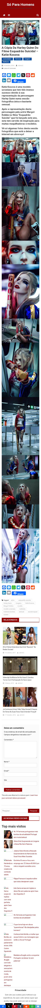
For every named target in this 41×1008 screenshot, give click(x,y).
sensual (21, 612)
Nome (6, 762)
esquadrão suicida (24, 600)
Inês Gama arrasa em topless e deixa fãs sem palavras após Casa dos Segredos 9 (26, 891)
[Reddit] (26, 1006)
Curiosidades (7, 59)
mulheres (22, 609)
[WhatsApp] (32, 1006)
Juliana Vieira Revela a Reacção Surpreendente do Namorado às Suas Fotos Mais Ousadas (25, 853)
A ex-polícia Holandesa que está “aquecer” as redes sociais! (19, 648)
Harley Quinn (8, 603)
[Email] (38, 1006)
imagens (18, 603)
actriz (12, 600)
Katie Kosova (29, 603)
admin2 (21, 653)
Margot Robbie (8, 606)
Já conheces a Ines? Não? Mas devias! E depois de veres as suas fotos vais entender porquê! (20, 710)
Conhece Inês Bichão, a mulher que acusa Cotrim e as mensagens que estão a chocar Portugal (26, 937)
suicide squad (32, 612)
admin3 (20, 65)
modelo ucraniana (9, 609)
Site (5, 780)
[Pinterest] (15, 1006)
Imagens (27, 59)
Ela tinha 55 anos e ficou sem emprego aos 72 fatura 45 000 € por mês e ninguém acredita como (26, 863)
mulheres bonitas (9, 612)
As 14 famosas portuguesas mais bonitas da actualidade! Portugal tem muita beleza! (26, 834)
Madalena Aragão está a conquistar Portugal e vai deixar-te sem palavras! (26, 958)
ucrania (6, 614)
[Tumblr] (20, 1006)
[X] (9, 1006)
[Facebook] (3, 1006)
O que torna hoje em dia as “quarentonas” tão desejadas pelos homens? (26, 927)
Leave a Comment (10, 68)
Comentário (9, 740)
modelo (20, 606)
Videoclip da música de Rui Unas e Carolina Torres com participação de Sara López (18, 679)
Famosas (18, 59)
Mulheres (6, 62)
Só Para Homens (20, 4)
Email (6, 771)
